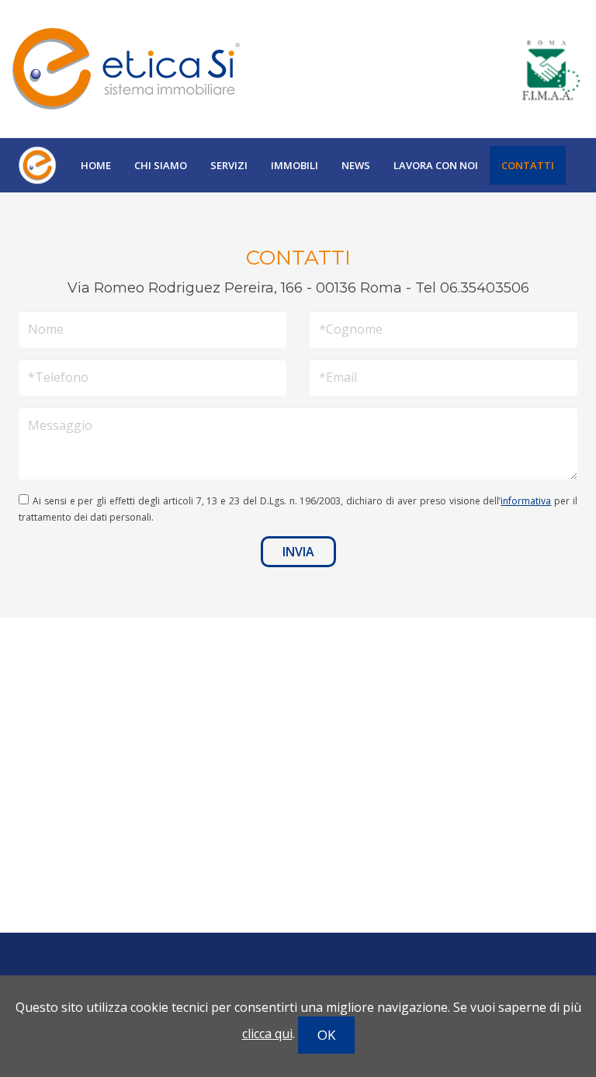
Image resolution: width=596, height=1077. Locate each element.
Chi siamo (160, 165)
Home (96, 165)
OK (326, 1035)
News (355, 165)
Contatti (527, 165)
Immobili (294, 165)
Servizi (229, 165)
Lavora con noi (435, 165)
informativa (526, 500)
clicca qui (267, 1033)
